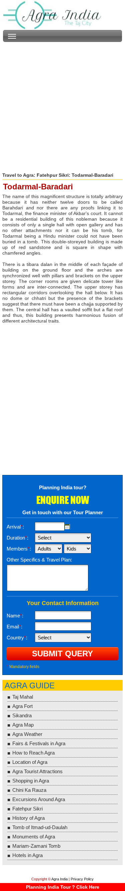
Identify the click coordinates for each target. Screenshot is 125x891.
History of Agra (28, 818)
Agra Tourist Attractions (37, 771)
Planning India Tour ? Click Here (62, 887)
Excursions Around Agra (38, 799)
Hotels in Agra (27, 855)
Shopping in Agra (30, 780)
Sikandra (22, 715)
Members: (19, 549)
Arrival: (15, 527)
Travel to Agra (18, 175)
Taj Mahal (22, 697)
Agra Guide (30, 685)
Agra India (59, 879)
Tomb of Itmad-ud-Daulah (39, 827)
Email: (14, 626)
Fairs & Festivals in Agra (38, 743)
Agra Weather (27, 734)
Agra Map (23, 725)
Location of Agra (29, 762)
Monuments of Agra (33, 836)
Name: (15, 615)
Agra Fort (22, 706)
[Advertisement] (62, 104)
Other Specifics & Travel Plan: (39, 559)
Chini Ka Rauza (29, 790)
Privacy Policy (82, 879)
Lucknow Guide (53, 15)
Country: (17, 637)
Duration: (17, 538)
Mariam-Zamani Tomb (36, 846)
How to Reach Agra (33, 753)
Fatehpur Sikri (53, 175)
